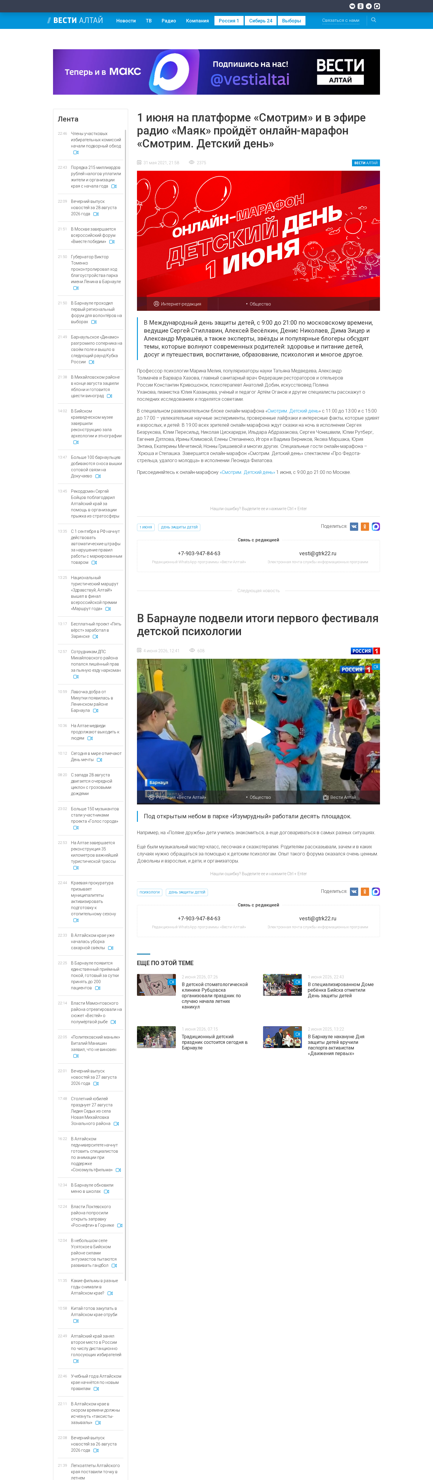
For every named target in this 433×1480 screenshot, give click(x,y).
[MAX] (377, 6)
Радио (169, 21)
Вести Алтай (343, 797)
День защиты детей (179, 527)
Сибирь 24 (260, 21)
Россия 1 (229, 21)
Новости (126, 21)
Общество (260, 304)
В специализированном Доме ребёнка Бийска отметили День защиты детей (341, 990)
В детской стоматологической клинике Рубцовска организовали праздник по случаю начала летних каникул (215, 996)
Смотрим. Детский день (293, 411)
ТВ (149, 21)
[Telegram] (369, 6)
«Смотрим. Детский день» (247, 472)
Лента (68, 119)
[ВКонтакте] (352, 6)
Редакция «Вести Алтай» (181, 797)
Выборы (291, 21)
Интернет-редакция (181, 304)
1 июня (146, 527)
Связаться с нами (340, 20)
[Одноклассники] (360, 6)
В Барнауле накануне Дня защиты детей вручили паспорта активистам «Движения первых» (336, 1045)
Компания (197, 21)
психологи (150, 892)
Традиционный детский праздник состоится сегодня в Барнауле (215, 1042)
